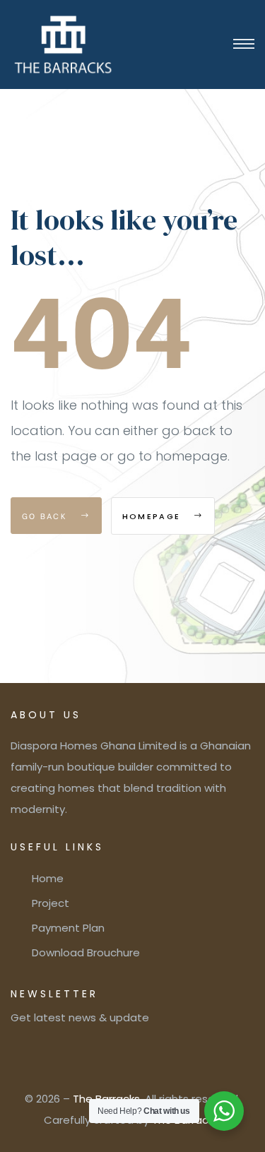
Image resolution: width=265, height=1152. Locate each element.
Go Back (46, 515)
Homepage (153, 516)
